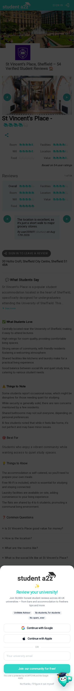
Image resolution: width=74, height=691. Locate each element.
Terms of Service (11, 678)
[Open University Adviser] (63, 680)
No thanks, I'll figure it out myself (37, 684)
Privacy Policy (55, 676)
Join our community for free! (37, 668)
